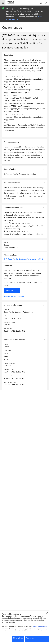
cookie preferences (40, 627)
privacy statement (35, 631)
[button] (47, 613)
